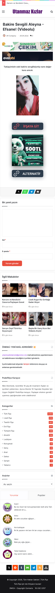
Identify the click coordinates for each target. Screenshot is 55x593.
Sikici (16, 539)
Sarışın (6, 461)
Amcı (16, 516)
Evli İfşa (7, 426)
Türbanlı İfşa (9, 431)
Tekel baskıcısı (20, 551)
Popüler (41, 495)
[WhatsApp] (24, 192)
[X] (18, 192)
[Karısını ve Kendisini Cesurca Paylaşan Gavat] (14, 290)
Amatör (7, 435)
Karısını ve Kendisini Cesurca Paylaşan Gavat (25, 3)
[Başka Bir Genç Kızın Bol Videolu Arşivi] (41, 319)
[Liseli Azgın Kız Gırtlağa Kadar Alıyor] (41, 290)
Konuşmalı (8, 444)
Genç (6, 448)
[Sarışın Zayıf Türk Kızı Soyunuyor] (14, 319)
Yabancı (7, 465)
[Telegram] (30, 192)
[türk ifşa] (27, 11)
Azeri (16, 504)
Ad (4, 240)
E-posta (6, 251)
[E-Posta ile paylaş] (37, 192)
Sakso (6, 456)
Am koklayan (19, 527)
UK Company (11, 36)
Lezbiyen (7, 439)
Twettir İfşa (8, 422)
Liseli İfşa (8, 418)
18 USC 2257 (40, 588)
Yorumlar (14, 495)
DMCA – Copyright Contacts (21, 588)
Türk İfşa (7, 414)
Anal (5, 452)
